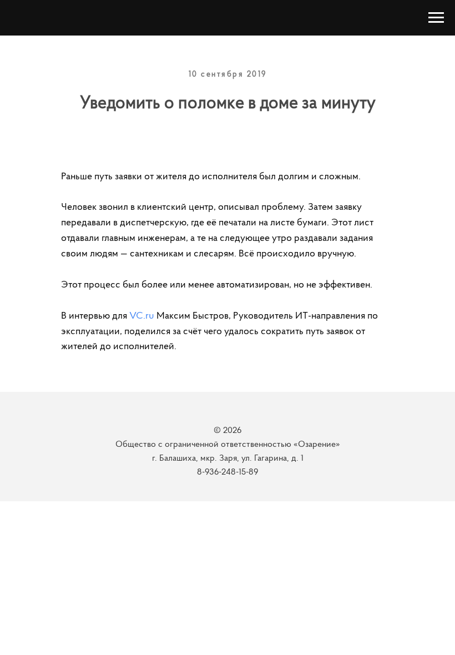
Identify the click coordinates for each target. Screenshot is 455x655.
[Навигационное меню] (436, 17)
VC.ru (141, 316)
